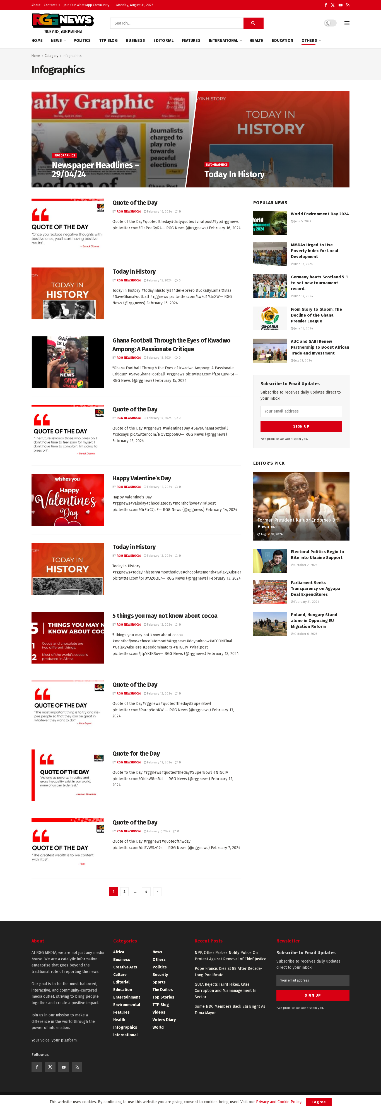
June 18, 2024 (303, 328)
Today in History (134, 271)
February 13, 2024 (159, 556)
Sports (159, 982)
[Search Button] (253, 23)
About (36, 5)
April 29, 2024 (64, 185)
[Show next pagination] (157, 891)
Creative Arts (125, 967)
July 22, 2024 (302, 360)
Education (282, 40)
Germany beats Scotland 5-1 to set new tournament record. (319, 282)
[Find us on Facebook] (326, 5)
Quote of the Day (134, 202)
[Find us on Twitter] (333, 5)
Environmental (126, 1004)
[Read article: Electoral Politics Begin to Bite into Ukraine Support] (270, 561)
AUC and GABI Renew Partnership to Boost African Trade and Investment (320, 347)
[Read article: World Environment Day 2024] (270, 223)
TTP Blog (108, 40)
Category (51, 56)
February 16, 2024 (159, 211)
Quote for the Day (136, 753)
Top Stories (163, 997)
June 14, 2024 (303, 296)
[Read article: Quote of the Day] (68, 224)
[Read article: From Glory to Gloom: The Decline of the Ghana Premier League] (270, 319)
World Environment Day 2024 (320, 213)
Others (309, 40)
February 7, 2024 (158, 831)
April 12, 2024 (217, 185)
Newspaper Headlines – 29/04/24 (95, 169)
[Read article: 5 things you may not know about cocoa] (68, 638)
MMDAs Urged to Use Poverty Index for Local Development (314, 250)
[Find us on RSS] (347, 5)
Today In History (234, 174)
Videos (159, 1012)
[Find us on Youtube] (341, 5)
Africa (118, 952)
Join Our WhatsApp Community (86, 5)
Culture (120, 974)
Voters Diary (164, 1020)
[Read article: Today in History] (68, 293)
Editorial (163, 40)
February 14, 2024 (159, 487)
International (223, 40)
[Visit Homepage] (63, 23)
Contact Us (52, 5)
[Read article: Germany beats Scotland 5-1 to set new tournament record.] (270, 286)
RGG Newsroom (129, 211)
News (56, 40)
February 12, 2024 (159, 762)
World (158, 1027)
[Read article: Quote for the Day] (68, 775)
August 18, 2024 (271, 534)
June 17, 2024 (303, 264)
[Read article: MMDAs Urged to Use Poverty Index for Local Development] (270, 254)
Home (37, 40)
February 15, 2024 (159, 280)
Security (160, 974)
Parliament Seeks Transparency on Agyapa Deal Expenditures (315, 588)
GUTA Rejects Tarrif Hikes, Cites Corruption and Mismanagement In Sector (225, 990)
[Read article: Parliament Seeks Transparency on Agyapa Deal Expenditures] (270, 592)
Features (191, 40)
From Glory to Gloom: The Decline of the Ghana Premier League (316, 315)
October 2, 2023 (305, 565)
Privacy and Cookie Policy (278, 1102)
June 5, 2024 (302, 221)
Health (257, 40)
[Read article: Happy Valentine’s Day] (68, 500)
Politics (82, 40)
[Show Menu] (346, 23)
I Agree (319, 1102)
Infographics (72, 56)
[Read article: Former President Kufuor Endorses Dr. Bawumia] (301, 506)
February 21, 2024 (306, 602)
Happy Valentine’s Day (141, 478)
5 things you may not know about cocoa (165, 615)
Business (135, 40)
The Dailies (163, 989)
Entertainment (126, 997)
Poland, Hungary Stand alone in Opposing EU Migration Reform (314, 620)
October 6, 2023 (305, 634)
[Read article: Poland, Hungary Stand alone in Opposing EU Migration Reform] (270, 624)
